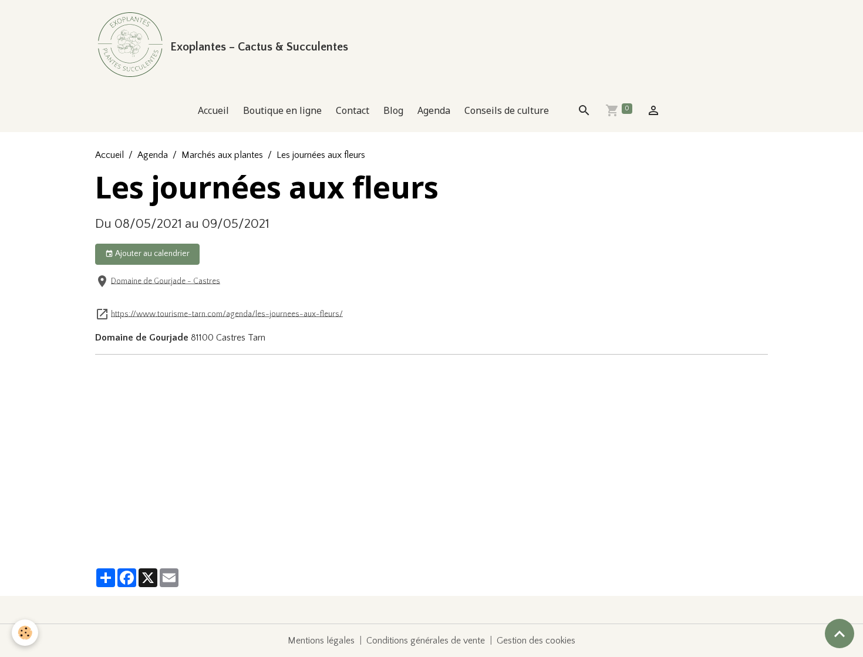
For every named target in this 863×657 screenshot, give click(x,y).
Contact (352, 110)
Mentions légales (321, 640)
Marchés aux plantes (222, 155)
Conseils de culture (506, 110)
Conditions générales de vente (425, 640)
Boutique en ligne (282, 110)
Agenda (433, 110)
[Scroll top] (839, 633)
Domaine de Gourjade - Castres (165, 280)
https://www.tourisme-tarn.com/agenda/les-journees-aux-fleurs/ (227, 313)
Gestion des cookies (536, 640)
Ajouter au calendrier (151, 253)
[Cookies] (25, 632)
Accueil (213, 110)
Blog (393, 110)
